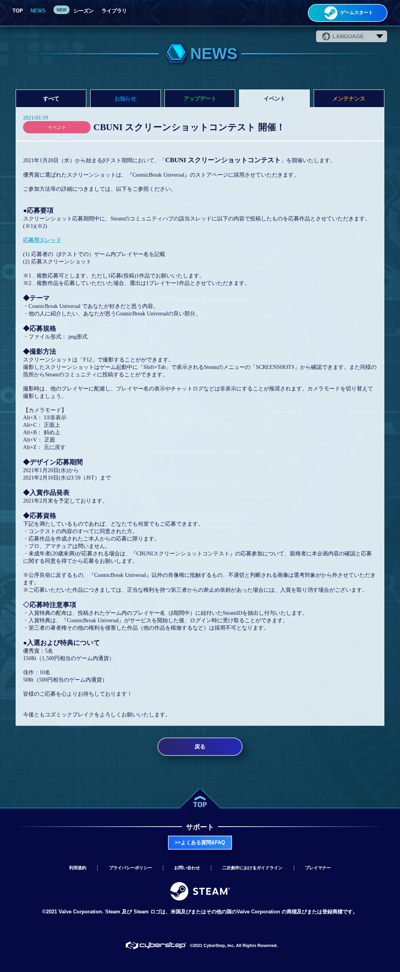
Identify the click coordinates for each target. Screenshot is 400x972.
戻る (200, 746)
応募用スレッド (42, 240)
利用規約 (77, 867)
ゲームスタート (356, 12)
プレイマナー (318, 867)
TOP (17, 11)
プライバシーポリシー (130, 867)
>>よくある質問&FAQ (200, 842)
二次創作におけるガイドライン (252, 867)
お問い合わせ (187, 867)
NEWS (38, 11)
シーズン (83, 11)
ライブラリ (114, 11)
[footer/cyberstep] (156, 945)
